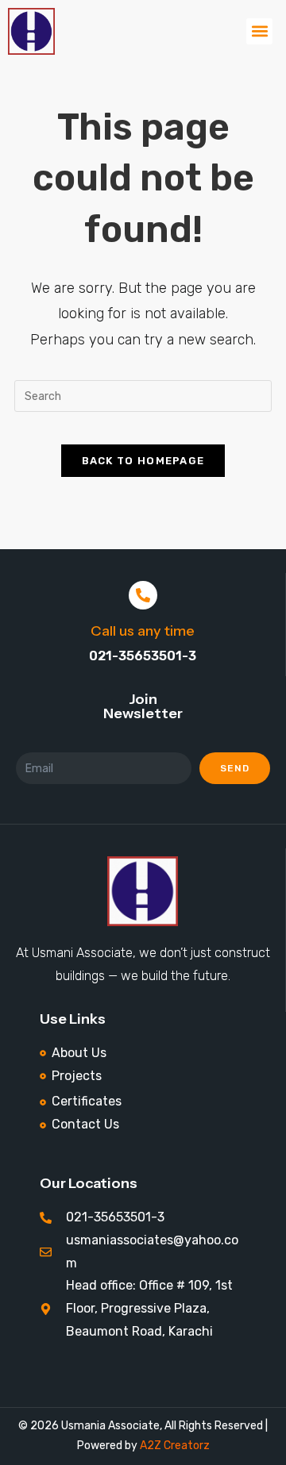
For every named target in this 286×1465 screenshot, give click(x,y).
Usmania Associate (109, 1425)
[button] (259, 31)
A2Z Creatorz (175, 1445)
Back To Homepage (143, 461)
